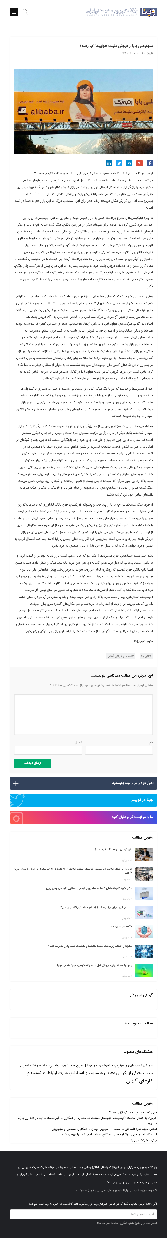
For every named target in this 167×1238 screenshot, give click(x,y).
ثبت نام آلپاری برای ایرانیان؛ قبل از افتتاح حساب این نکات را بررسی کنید (109, 1134)
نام (151, 743)
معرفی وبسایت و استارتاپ (92, 1073)
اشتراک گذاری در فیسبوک (150, 163)
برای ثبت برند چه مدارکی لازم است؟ (133, 1112)
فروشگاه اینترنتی (30, 1065)
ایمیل (78, 743)
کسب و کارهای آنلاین (120, 656)
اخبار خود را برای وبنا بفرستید (133, 783)
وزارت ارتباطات (55, 1073)
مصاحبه (148, 1073)
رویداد (47, 1065)
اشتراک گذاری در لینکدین (109, 163)
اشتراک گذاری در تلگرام (129, 163)
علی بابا (145, 656)
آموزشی (148, 1065)
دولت (56, 1066)
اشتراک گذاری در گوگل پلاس (139, 163)
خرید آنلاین (68, 1065)
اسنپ (138, 1065)
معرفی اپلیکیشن (129, 1073)
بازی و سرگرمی (124, 1065)
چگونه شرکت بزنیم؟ (144, 1140)
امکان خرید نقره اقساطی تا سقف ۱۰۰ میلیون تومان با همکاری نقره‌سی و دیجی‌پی (104, 1129)
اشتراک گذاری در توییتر (119, 163)
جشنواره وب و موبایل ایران (94, 1065)
